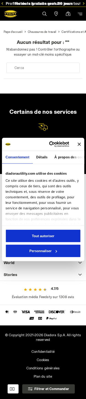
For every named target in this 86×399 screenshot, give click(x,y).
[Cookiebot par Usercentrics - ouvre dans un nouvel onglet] (51, 144)
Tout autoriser (43, 236)
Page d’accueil (13, 31)
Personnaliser (40, 251)
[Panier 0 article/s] (68, 14)
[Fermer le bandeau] (79, 144)
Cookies (43, 360)
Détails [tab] (41, 157)
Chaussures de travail (42, 31)
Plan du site (43, 376)
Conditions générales (43, 368)
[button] (44, 13)
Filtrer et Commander (51, 389)
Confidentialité (43, 351)
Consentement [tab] (17, 157)
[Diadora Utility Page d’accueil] (10, 13)
